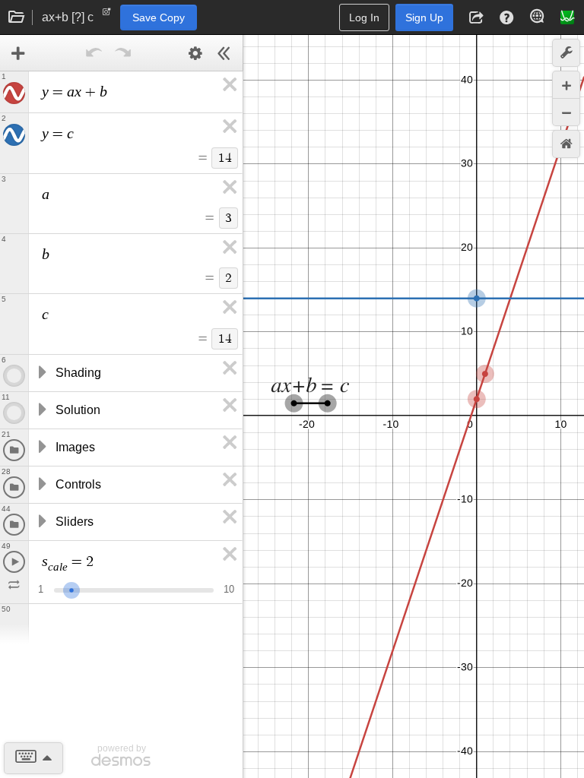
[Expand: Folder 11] (41, 410)
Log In (364, 17)
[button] (476, 17)
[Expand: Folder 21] (41, 447)
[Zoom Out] (566, 112)
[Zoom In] (566, 84)
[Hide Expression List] (224, 53)
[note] (107, 15)
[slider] (71, 588)
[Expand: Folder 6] (41, 373)
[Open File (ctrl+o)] (17, 17)
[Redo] (123, 53)
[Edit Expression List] (195, 53)
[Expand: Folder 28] (41, 484)
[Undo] (94, 53)
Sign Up (424, 17)
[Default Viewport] (566, 144)
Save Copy (158, 17)
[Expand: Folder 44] (41, 522)
